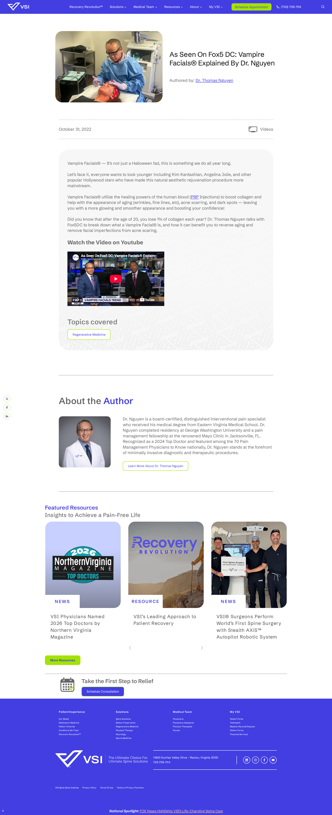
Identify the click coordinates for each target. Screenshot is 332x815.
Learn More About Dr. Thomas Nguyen (155, 466)
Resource (146, 601)
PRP (195, 196)
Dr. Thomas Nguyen (214, 80)
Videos (266, 129)
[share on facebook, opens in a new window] (6, 407)
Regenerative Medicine (89, 335)
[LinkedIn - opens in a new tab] (246, 760)
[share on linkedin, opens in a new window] (6, 416)
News (62, 601)
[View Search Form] (323, 7)
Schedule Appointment (251, 7)
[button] (83, 583)
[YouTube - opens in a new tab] (273, 760)
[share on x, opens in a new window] (6, 398)
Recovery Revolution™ (86, 7)
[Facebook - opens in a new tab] (264, 760)
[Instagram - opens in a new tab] (255, 760)
